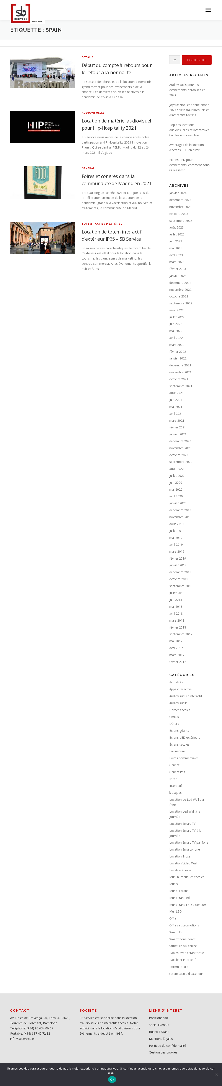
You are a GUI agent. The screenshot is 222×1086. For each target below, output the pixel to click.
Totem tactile (178, 967)
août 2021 (176, 393)
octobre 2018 (178, 579)
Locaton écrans (180, 870)
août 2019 (176, 524)
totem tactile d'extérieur (103, 223)
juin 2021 (175, 400)
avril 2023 (176, 255)
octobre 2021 (178, 379)
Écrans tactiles (179, 744)
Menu (208, 10)
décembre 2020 (180, 441)
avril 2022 (176, 338)
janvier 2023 (177, 276)
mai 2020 (175, 489)
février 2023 (177, 269)
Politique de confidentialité (167, 1046)
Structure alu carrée (183, 946)
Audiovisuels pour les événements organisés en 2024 (187, 90)
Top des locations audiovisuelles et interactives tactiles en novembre (189, 130)
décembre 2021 (180, 365)
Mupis (173, 884)
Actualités (176, 682)
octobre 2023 (178, 214)
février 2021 (177, 427)
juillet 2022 (176, 317)
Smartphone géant (182, 939)
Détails (88, 57)
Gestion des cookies (163, 1052)
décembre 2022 (180, 283)
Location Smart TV (182, 823)
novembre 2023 (180, 207)
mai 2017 (175, 641)
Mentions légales (161, 1039)
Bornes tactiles (179, 710)
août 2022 (176, 310)
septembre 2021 (180, 386)
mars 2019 (176, 551)
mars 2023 (176, 262)
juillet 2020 (176, 476)
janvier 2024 (177, 193)
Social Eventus (159, 1025)
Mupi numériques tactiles (186, 877)
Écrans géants (179, 730)
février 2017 (177, 662)
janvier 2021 (177, 434)
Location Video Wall (183, 863)
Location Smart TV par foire (188, 842)
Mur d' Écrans (178, 891)
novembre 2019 (180, 517)
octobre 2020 (178, 455)
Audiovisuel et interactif (185, 696)
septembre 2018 (180, 586)
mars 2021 (176, 420)
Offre (172, 918)
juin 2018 (175, 600)
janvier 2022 (177, 358)
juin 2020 (175, 482)
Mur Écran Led (179, 898)
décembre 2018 (180, 572)
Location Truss (179, 856)
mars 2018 (176, 620)
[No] (216, 1074)
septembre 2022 (180, 303)
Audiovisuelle (93, 112)
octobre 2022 (178, 296)
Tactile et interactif (182, 960)
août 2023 (176, 227)
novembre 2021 (180, 372)
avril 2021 (176, 414)
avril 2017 (176, 648)
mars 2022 (176, 345)
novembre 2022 (180, 289)
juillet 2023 (176, 234)
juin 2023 (175, 241)
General (88, 168)
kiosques (175, 792)
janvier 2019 (177, 565)
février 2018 (177, 627)
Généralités (177, 772)
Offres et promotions (184, 925)
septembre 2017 (180, 634)
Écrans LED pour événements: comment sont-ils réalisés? (189, 165)
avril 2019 (176, 544)
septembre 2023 (180, 221)
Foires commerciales (184, 758)
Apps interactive (180, 689)
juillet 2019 (176, 531)
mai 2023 (175, 248)
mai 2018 (175, 606)
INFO (173, 779)
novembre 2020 (180, 448)
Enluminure (177, 751)
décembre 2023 (180, 200)
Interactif (175, 786)
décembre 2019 (180, 510)
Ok (112, 1079)
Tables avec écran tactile (186, 953)
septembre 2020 (180, 462)
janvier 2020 (177, 503)
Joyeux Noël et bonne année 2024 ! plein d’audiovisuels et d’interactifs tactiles (189, 110)
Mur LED (175, 911)
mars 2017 (176, 655)
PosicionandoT (159, 1018)
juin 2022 (175, 324)
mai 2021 (175, 407)
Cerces (174, 717)
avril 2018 (176, 613)
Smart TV (175, 932)
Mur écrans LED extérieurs (188, 905)
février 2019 (177, 558)
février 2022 (177, 351)
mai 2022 (175, 331)
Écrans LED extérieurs (184, 737)
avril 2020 (176, 496)
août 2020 (176, 469)
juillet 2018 (176, 593)
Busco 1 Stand (159, 1032)
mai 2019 (175, 538)
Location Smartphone (184, 849)
